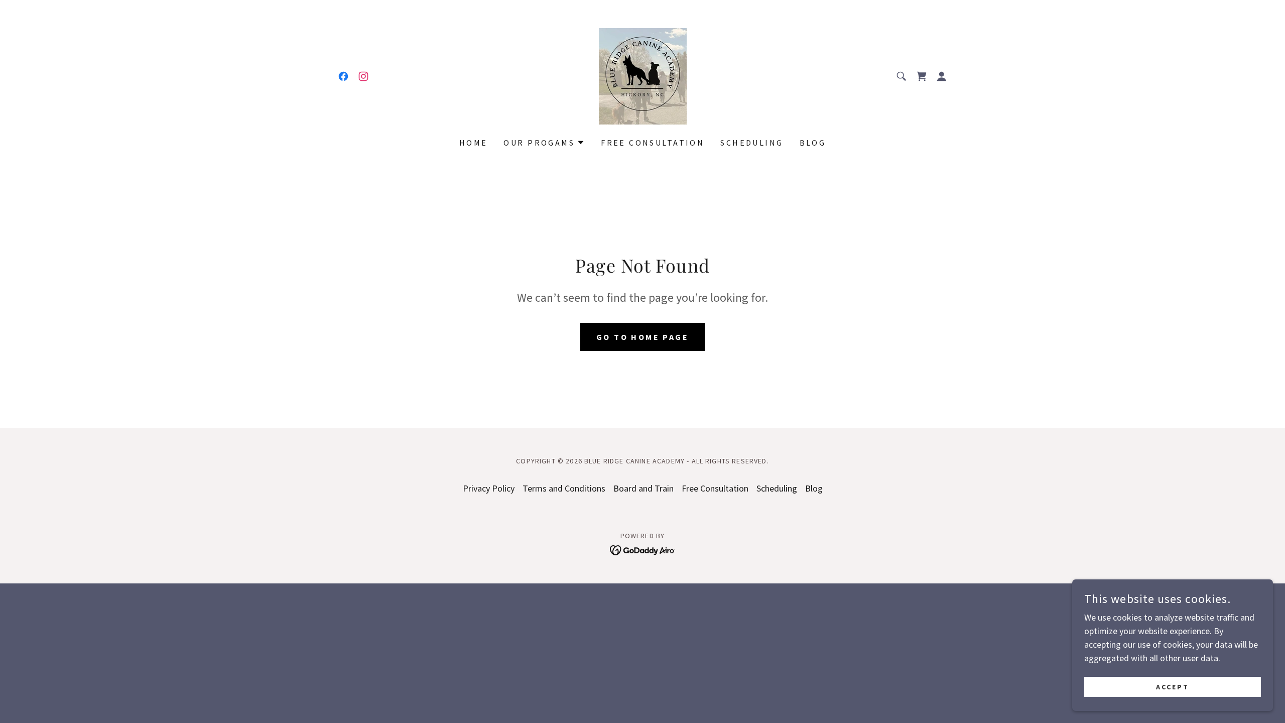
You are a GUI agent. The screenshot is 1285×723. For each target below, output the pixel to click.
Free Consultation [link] (652, 143)
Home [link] (473, 143)
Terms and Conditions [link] (564, 488)
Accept (1172, 686)
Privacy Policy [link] (489, 488)
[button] (942, 76)
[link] (343, 76)
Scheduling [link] (751, 143)
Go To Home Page (642, 337)
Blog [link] (813, 143)
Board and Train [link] (643, 488)
